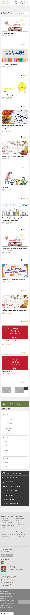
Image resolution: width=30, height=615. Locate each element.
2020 (6, 458)
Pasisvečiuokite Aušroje (13, 473)
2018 (6, 467)
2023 (6, 446)
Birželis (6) (8, 421)
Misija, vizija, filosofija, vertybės (7, 523)
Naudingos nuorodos (21, 534)
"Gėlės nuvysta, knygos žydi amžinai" (14, 279)
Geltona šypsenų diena (9, 95)
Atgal (3, 388)
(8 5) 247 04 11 (9, 579)
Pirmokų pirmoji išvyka (9, 33)
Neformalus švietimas (21, 524)
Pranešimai (9, 37)
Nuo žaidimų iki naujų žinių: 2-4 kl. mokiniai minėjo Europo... (13, 219)
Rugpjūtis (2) (9, 419)
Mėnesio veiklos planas (13, 486)
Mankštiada (5, 187)
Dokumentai (9, 482)
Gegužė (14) (9, 423)
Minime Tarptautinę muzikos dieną (13, 156)
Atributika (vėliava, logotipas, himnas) (8, 526)
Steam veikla (10, 495)
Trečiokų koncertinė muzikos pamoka (14, 310)
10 (9, 391)
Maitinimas (18, 520)
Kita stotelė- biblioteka (9, 64)
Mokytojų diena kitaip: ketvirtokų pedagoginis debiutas (12, 127)
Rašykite (4, 555)
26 (16, 391)
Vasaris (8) (8, 430)
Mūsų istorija (5, 518)
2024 (6, 441)
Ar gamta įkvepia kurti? (9, 341)
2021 (6, 454)
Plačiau (24, 45)
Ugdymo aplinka (5, 520)
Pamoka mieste (7, 371)
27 (19, 391)
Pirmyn (22, 391)
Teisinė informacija (12, 504)
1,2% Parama (10, 499)
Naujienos (9, 7)
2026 (6, 414)
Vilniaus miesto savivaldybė (17, 569)
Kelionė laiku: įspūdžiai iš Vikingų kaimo (14, 248)
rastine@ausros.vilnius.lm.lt (9, 581)
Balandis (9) (9, 426)
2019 (6, 462)
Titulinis (3, 7)
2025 (6, 437)
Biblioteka (18, 522)
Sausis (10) (8, 433)
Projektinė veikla (11, 490)
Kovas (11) (8, 428)
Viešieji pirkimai (5, 536)
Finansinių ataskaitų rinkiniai (8, 534)
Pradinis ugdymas (20, 518)
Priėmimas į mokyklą (12, 477)
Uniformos (4, 529)
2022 (6, 450)
